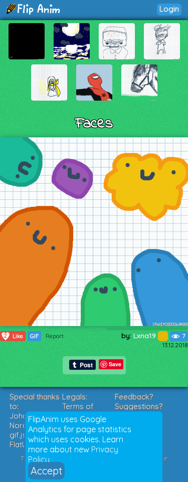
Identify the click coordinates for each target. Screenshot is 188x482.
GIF (34, 336)
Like (13, 336)
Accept (46, 470)
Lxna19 (145, 335)
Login (169, 9)
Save (115, 364)
